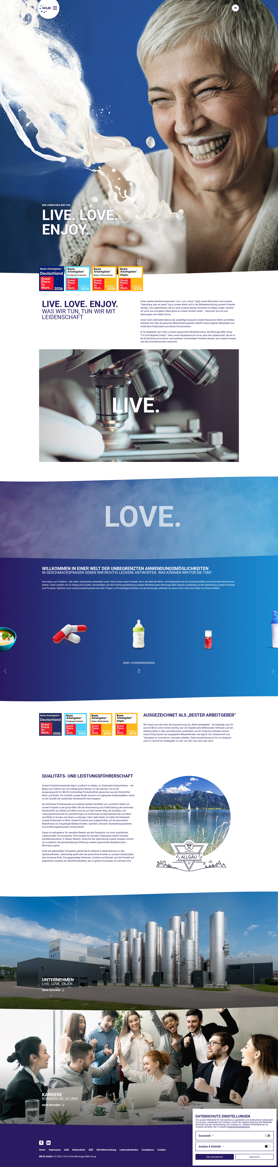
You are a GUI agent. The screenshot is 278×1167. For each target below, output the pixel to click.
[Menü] (55, 8)
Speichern (254, 1157)
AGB (66, 1149)
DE (235, 8)
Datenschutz (78, 1149)
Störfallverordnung (106, 1149)
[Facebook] (41, 1143)
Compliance (148, 1149)
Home (42, 1149)
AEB (91, 1149)
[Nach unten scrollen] (139, 260)
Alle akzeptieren (214, 1157)
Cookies (161, 1149)
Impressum (55, 1149)
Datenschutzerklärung (238, 1126)
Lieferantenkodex (129, 1149)
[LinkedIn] (48, 1143)
